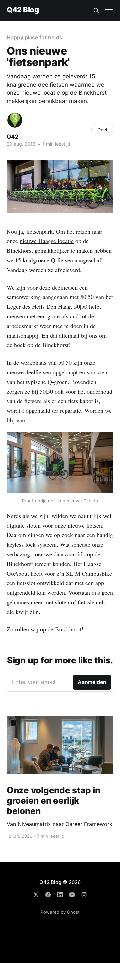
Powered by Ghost (60, 912)
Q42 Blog (23, 9)
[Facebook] (48, 894)
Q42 (13, 136)
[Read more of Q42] (15, 120)
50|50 (80, 306)
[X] (36, 894)
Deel (102, 129)
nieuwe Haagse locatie (47, 241)
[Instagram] (84, 894)
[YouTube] (72, 894)
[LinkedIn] (60, 894)
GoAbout (18, 573)
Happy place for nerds (34, 37)
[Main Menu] (109, 11)
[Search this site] (96, 10)
